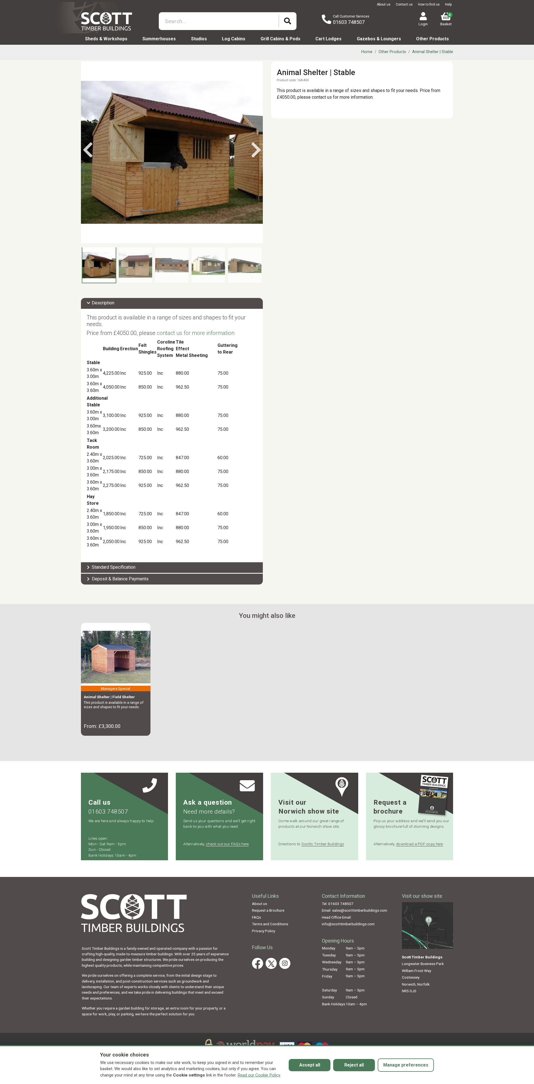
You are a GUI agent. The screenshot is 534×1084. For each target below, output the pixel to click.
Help (448, 4)
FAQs (256, 917)
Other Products (432, 38)
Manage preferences (405, 1065)
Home (366, 51)
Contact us (404, 4)
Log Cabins (233, 38)
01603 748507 (349, 22)
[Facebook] (257, 963)
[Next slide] (256, 150)
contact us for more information (195, 333)
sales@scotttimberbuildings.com (359, 910)
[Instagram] (284, 963)
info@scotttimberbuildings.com (348, 924)
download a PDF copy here (419, 844)
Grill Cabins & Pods (280, 38)
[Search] (287, 21)
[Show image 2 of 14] (135, 265)
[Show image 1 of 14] (99, 265)
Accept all (309, 1065)
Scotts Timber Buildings (322, 844)
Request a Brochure (268, 910)
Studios (199, 38)
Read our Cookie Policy (259, 1075)
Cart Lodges (328, 38)
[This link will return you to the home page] (112, 21)
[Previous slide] (87, 150)
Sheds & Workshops (106, 38)
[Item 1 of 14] (172, 152)
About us (383, 4)
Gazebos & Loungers (379, 38)
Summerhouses (159, 38)
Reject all (354, 1065)
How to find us (429, 4)
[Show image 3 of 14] (172, 265)
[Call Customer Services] (326, 20)
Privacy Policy (263, 931)
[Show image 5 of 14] (244, 265)
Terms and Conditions (270, 924)
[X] (271, 963)
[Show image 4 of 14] (208, 265)
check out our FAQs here (227, 844)
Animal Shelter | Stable (432, 51)
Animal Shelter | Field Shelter (109, 697)
